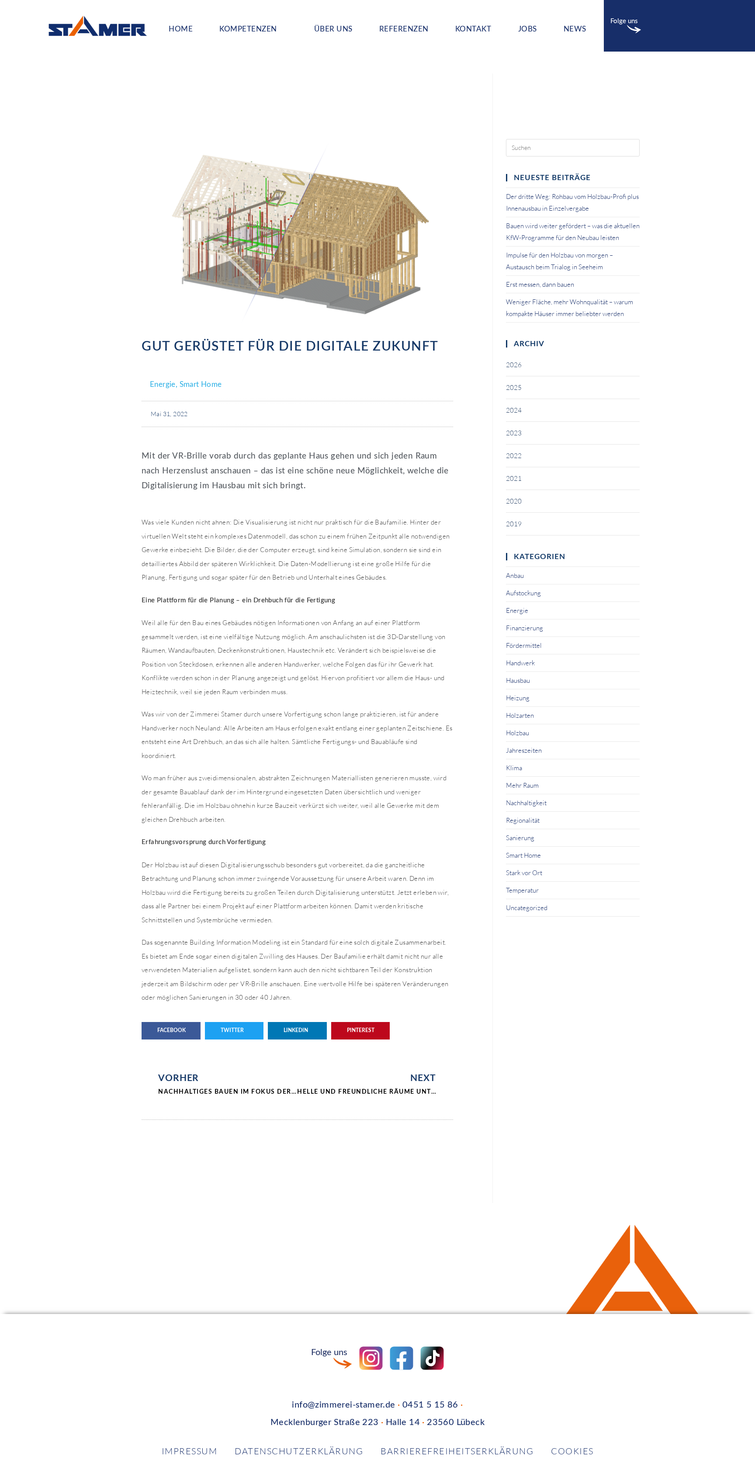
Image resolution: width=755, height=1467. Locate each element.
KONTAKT (473, 29)
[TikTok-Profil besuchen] (432, 1358)
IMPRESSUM (190, 1451)
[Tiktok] (701, 26)
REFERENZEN (404, 29)
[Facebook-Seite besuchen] (401, 1358)
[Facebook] (680, 26)
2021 (514, 478)
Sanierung (520, 838)
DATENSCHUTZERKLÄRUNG (299, 1451)
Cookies (572, 1451)
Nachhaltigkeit (526, 803)
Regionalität (523, 820)
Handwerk (520, 663)
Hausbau (518, 680)
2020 (514, 501)
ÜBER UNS (333, 29)
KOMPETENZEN (248, 29)
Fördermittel (524, 645)
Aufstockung (523, 593)
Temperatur (522, 890)
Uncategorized (526, 908)
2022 (514, 456)
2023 (514, 433)
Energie (163, 384)
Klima (514, 768)
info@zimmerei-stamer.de (343, 1405)
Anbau (515, 575)
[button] (171, 1030)
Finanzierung (524, 628)
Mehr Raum (522, 785)
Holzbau (517, 733)
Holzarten (520, 715)
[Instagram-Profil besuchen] (371, 1358)
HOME (181, 29)
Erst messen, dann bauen (540, 284)
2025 (514, 387)
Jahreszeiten (524, 750)
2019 (514, 524)
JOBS (527, 29)
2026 (514, 365)
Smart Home (201, 384)
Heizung (518, 698)
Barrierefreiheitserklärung (457, 1451)
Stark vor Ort (524, 873)
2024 (514, 410)
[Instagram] (658, 26)
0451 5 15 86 (430, 1405)
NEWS (575, 29)
